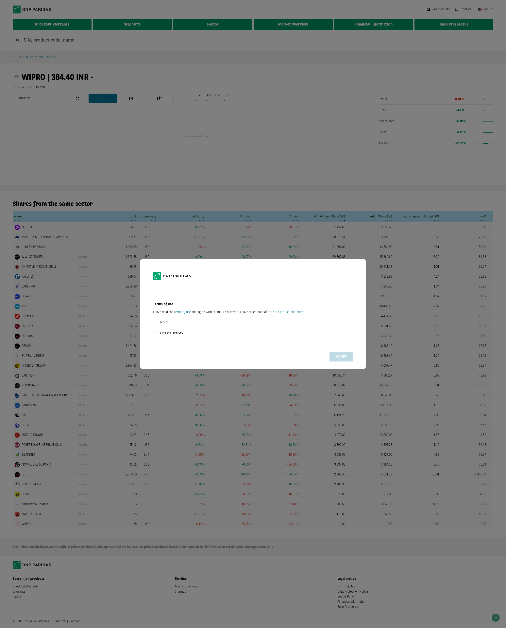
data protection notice (288, 312)
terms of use (182, 312)
